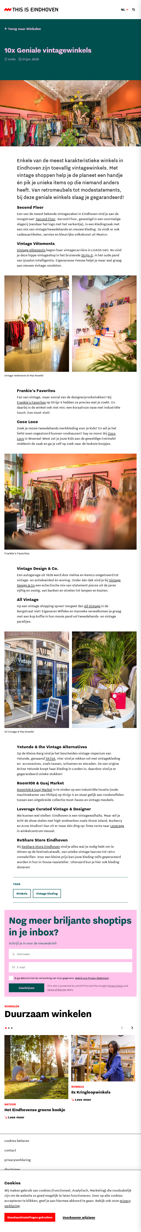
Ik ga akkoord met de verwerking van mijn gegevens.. (61, 978)
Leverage (117, 826)
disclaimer (12, 1169)
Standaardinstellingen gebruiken (29, 1217)
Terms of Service (56, 989)
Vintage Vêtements (31, 250)
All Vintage (92, 606)
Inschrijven (26, 988)
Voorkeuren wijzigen (79, 1217)
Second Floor (45, 219)
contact (10, 1150)
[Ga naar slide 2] (8, 1028)
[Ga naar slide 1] (5, 1028)
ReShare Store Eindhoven (41, 846)
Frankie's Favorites (31, 402)
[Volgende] (132, 1027)
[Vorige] (122, 1027)
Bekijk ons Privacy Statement (92, 978)
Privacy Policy (115, 985)
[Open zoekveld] (134, 10)
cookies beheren (16, 1141)
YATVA (50, 758)
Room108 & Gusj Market (34, 789)
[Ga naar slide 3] (11, 1028)
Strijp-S (87, 255)
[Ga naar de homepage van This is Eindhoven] (31, 9)
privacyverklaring (17, 1160)
